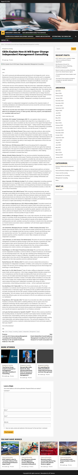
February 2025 (59, 125)
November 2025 (60, 103)
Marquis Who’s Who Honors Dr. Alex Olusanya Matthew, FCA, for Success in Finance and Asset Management (26, 371)
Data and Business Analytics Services (34, 32)
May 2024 (58, 147)
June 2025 (58, 115)
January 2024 (59, 157)
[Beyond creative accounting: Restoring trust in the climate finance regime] (49, 448)
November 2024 (60, 132)
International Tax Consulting (61, 36)
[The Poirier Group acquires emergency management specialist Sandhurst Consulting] (9, 356)
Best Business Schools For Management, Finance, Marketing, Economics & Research (64, 66)
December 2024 (60, 130)
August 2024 (59, 140)
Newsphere (44, 473)
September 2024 (60, 137)
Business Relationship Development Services (19, 36)
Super (38, 331)
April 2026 (58, 91)
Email (6, 416)
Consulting (15, 331)
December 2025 (60, 100)
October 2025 (59, 105)
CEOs (6, 331)
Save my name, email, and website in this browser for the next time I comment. (26, 428)
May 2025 (58, 118)
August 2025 (59, 110)
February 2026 (59, 95)
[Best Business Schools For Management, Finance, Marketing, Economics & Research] (29, 448)
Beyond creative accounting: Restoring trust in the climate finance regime (48, 462)
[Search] (76, 36)
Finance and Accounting (42, 36)
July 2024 (58, 142)
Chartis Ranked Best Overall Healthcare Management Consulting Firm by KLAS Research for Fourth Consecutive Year (41, 337)
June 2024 (58, 145)
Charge (10, 331)
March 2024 (59, 152)
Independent (26, 331)
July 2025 (58, 113)
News (57, 180)
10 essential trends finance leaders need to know (67, 461)
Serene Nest (59, 189)
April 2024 (58, 150)
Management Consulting (12, 32)
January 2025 (59, 128)
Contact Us (4, 40)
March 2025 (59, 123)
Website (6, 422)
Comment (7, 390)
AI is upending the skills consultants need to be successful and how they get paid (45, 370)
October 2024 (59, 135)
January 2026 (59, 98)
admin (11, 60)
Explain (20, 331)
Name (6, 410)
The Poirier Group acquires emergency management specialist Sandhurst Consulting (9, 370)
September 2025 (60, 108)
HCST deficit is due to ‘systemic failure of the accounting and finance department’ (65, 60)
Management (33, 331)
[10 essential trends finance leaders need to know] (68, 448)
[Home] (3, 33)
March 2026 (59, 93)
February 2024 (59, 155)
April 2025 (58, 120)
